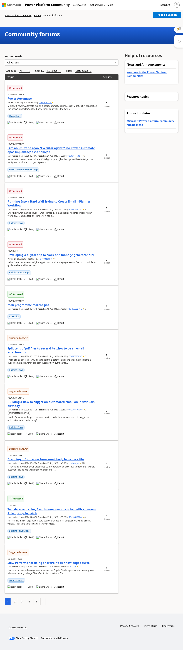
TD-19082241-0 (45, 259)
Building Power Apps (19, 272)
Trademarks (168, 625)
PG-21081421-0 (76, 209)
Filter (69, 71)
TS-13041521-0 (75, 517)
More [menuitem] (110, 4)
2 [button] (85, 209)
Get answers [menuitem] (96, 4)
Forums (37, 15)
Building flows (16, 223)
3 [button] (84, 156)
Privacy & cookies (129, 625)
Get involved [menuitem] (79, 4)
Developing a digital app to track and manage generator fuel (51, 255)
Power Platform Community (47, 5)
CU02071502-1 (75, 156)
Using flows (15, 116)
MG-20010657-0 (76, 409)
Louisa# (72, 566)
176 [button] (83, 463)
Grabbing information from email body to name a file (46, 459)
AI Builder (14, 316)
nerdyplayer (74, 463)
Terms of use (150, 625)
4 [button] (85, 517)
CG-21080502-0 (76, 356)
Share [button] (49, 122)
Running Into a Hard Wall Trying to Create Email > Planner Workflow (49, 203)
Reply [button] (19, 122)
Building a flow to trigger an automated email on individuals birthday (51, 404)
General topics (16, 580)
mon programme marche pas (28, 305)
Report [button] (60, 122)
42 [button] (79, 566)
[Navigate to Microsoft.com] (11, 5)
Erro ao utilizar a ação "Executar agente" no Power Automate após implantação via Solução (51, 150)
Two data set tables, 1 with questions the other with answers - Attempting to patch (52, 511)
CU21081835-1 (45, 102)
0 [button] (54, 102)
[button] (166, 5)
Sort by (39, 71)
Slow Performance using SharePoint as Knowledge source (49, 563)
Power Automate (20, 98)
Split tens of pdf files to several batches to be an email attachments (46, 350)
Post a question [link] (167, 14)
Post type (10, 71)
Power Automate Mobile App (23, 169)
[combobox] (61, 62)
